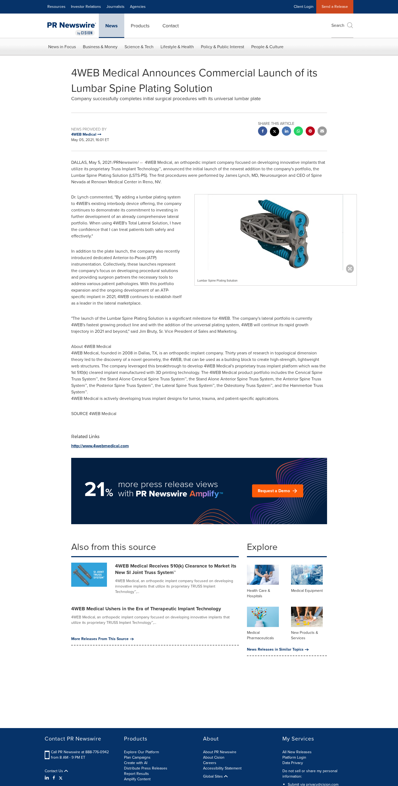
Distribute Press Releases (145, 768)
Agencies (138, 6)
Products (140, 25)
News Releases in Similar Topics (275, 649)
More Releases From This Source (100, 639)
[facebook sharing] (262, 131)
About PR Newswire (219, 752)
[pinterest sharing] (310, 131)
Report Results (136, 774)
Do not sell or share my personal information (309, 773)
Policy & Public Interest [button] (222, 47)
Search (337, 25)
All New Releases (297, 752)
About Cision (213, 757)
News (111, 25)
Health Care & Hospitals (258, 593)
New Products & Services (304, 635)
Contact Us (54, 771)
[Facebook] (53, 778)
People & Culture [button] (267, 47)
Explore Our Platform (141, 752)
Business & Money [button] (100, 47)
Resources (56, 6)
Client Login (304, 6)
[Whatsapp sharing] (298, 131)
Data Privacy (292, 763)
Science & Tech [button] (139, 47)
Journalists (115, 6)
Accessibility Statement (222, 768)
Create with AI (135, 763)
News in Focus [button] (62, 47)
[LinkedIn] (47, 778)
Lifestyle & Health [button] (177, 47)
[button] (276, 232)
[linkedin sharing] (286, 131)
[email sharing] (322, 131)
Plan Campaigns (137, 757)
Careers (209, 763)
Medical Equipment (307, 590)
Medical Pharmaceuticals (260, 635)
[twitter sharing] (274, 132)
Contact (170, 25)
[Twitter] (60, 778)
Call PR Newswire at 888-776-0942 (80, 752)
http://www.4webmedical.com (100, 446)
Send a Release (335, 6)
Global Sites (213, 776)
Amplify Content (137, 779)
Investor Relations (86, 6)
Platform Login (294, 757)
